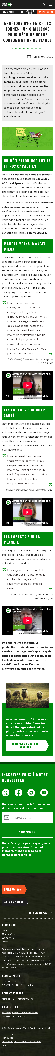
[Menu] (50, 4)
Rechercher (7, 1034)
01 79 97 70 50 (9, 981)
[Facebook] (18, 792)
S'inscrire (26, 832)
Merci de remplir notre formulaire (17, 999)
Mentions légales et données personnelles (21, 1041)
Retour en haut (38, 912)
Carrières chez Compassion (14, 1016)
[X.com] (5, 792)
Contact (5, 1045)
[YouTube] (44, 792)
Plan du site (7, 1038)
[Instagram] (31, 792)
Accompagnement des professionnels (20, 1012)
